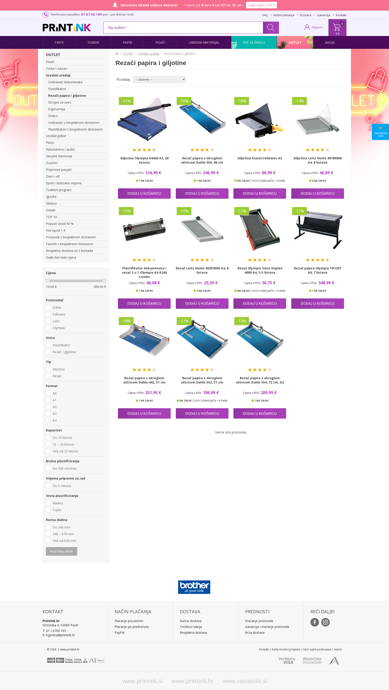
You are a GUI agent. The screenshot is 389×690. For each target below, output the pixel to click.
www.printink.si (142, 681)
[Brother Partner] (194, 586)
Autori (338, 649)
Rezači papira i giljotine (67, 95)
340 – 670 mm (63, 534)
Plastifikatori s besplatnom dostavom (75, 129)
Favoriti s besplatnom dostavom (69, 244)
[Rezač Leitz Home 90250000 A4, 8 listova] (202, 229)
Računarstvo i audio (60, 149)
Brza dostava (255, 632)
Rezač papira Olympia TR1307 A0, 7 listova (317, 270)
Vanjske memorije (59, 156)
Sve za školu (254, 42)
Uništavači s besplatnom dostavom (74, 122)
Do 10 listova (62, 437)
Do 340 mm (61, 527)
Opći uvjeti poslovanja (317, 649)
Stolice (53, 116)
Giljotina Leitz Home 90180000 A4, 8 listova (318, 160)
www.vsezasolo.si (244, 681)
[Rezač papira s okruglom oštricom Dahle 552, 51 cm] (202, 339)
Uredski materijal (204, 42)
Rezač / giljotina (64, 352)
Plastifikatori (57, 89)
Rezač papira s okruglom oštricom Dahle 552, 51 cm (202, 380)
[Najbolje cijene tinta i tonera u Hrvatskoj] (67, 28)
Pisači (160, 42)
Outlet (295, 42)
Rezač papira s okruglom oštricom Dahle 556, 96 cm (202, 160)
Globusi (51, 203)
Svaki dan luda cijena (61, 257)
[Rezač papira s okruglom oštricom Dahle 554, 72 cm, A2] (259, 339)
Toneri (93, 42)
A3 (55, 413)
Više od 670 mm (64, 541)
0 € (337, 34)
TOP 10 (51, 217)
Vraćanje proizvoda (259, 621)
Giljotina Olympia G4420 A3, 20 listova (144, 160)
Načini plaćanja (284, 15)
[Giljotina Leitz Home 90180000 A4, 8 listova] (317, 119)
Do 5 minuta (62, 486)
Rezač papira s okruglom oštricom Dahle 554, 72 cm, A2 (260, 380)
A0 (55, 393)
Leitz (56, 321)
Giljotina (59, 369)
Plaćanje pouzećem (129, 621)
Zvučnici (52, 163)
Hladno (58, 503)
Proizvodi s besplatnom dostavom (71, 237)
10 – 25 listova (63, 444)
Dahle (57, 307)
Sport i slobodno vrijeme (64, 183)
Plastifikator (61, 345)
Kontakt (341, 15)
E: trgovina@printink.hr (59, 635)
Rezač (57, 376)
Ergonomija (56, 109)
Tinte (59, 42)
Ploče (50, 142)
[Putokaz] (117, 53)
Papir (127, 42)
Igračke (51, 196)
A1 (55, 400)
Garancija (323, 15)
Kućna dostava (190, 621)
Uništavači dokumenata (65, 82)
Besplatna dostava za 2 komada (69, 250)
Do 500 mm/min (65, 468)
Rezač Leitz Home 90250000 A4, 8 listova (202, 270)
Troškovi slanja (191, 627)
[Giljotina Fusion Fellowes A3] (259, 119)
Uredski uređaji (58, 75)
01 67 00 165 (91, 14)
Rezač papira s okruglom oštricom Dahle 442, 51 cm (144, 380)
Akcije (330, 42)
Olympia (59, 328)
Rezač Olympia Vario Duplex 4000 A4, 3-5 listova (259, 270)
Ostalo (51, 210)
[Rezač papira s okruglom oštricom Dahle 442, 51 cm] (144, 339)
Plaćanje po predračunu (132, 627)
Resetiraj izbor (61, 551)
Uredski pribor (56, 136)
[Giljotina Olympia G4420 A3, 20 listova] (144, 119)
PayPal (119, 632)
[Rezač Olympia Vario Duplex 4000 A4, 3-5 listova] (259, 229)
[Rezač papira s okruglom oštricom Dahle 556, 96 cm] (202, 119)
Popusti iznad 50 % (60, 223)
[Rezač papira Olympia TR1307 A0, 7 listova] (317, 229)
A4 (55, 420)
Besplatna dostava (193, 632)
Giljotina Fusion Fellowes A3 (259, 158)
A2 (55, 407)
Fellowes (59, 314)
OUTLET (53, 54)
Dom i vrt (53, 176)
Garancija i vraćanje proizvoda (267, 627)
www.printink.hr (192, 681)
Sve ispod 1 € (55, 230)
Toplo (57, 510)
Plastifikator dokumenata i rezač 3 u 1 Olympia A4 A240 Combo (144, 272)
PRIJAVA (317, 27)
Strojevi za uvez (59, 102)
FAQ (265, 15)
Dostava (305, 15)
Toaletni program (58, 190)
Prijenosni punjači (59, 169)
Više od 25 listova (65, 451)
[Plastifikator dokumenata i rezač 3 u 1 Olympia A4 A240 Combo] (144, 229)
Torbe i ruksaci (56, 68)
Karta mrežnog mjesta (286, 649)
